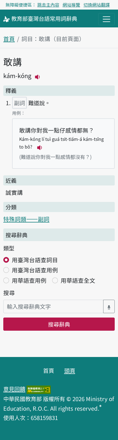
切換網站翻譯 (96, 4)
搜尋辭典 (59, 324)
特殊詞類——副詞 (26, 219)
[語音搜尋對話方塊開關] (109, 306)
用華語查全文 (78, 280)
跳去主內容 (48, 4)
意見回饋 (14, 389)
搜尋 (9, 292)
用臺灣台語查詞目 (35, 260)
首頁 (9, 39)
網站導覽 (71, 4)
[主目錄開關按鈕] (106, 19)
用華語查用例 (29, 280)
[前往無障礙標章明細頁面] (39, 389)
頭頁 (69, 370)
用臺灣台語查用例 (35, 270)
